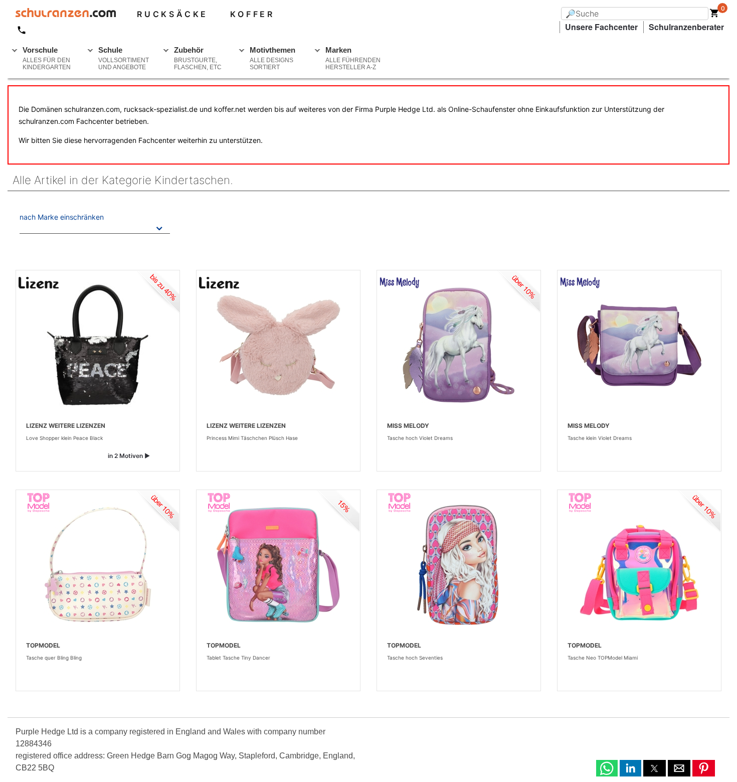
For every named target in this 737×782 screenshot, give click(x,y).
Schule (123, 58)
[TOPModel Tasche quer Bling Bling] (97, 565)
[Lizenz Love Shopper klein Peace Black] (97, 345)
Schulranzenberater (686, 27)
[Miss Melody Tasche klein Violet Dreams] (639, 345)
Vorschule (47, 58)
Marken (353, 58)
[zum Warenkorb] (714, 15)
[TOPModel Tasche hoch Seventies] (458, 565)
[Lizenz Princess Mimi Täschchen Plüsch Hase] (278, 345)
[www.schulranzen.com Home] (62, 14)
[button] (607, 768)
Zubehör (198, 58)
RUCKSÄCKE (172, 14)
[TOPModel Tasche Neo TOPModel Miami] (639, 565)
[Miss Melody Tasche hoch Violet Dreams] (458, 345)
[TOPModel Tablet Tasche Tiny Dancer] (278, 565)
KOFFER (252, 14)
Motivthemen (272, 58)
